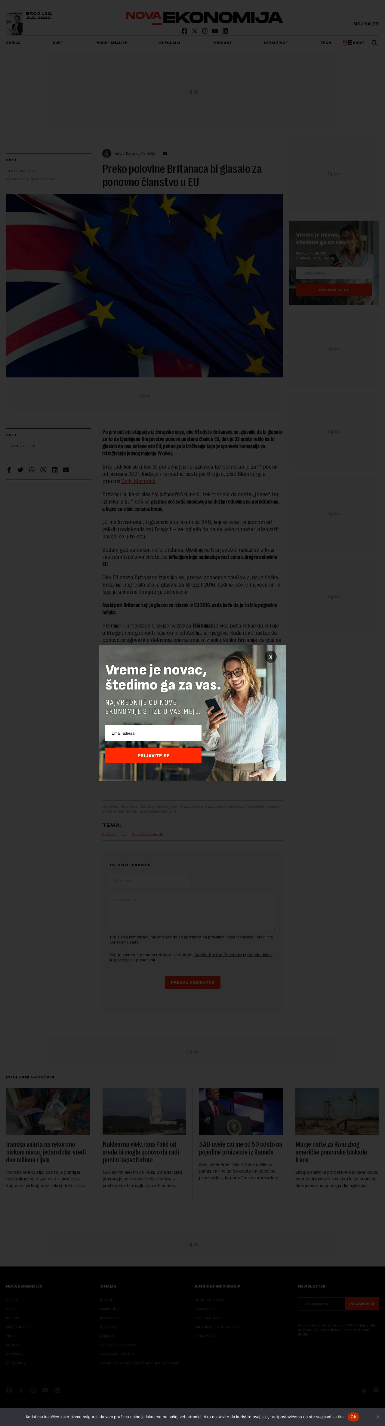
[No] (377, 1417)
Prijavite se (153, 755)
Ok (353, 1416)
